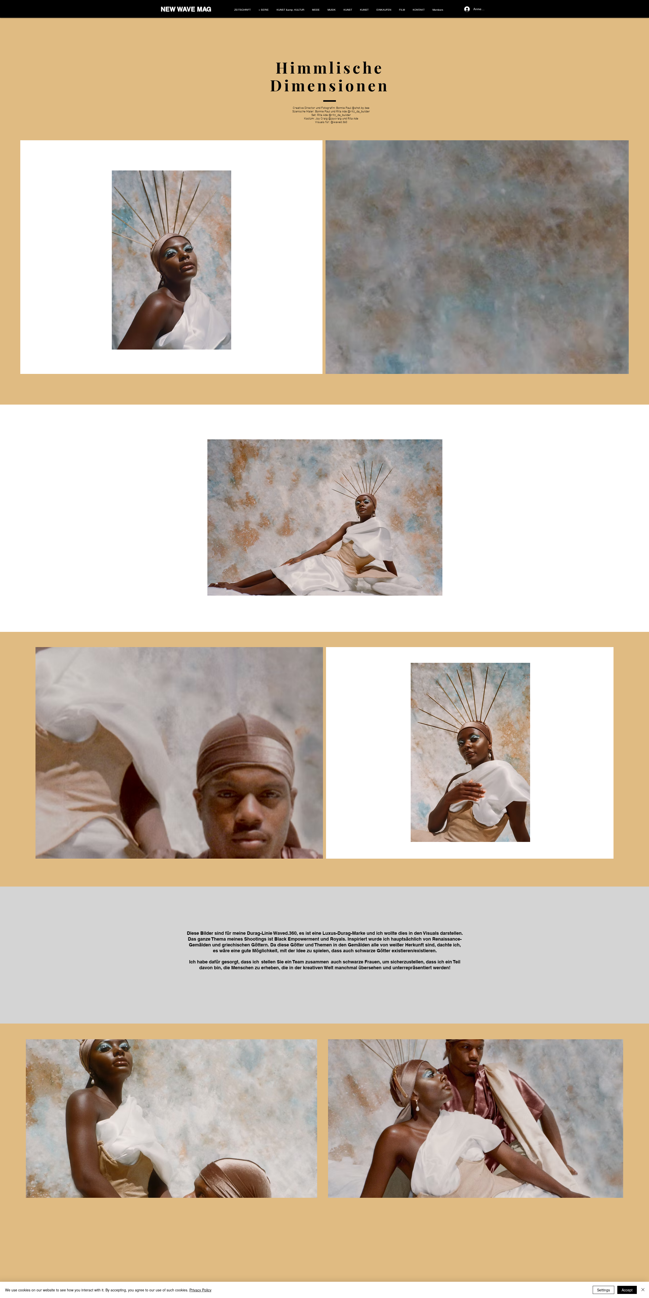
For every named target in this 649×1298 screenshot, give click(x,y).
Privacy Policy (200, 1289)
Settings (603, 1289)
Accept (627, 1289)
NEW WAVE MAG (186, 9)
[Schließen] (643, 1290)
